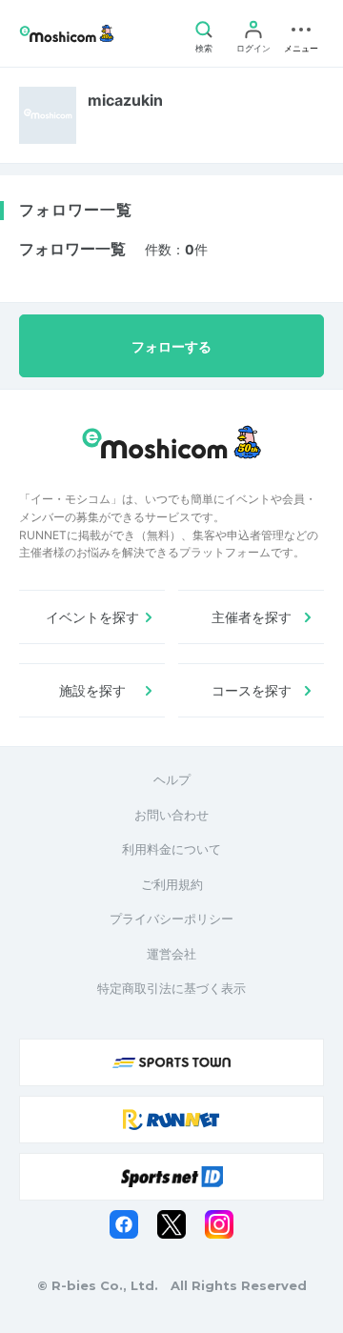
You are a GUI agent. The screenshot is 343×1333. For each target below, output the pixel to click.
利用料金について (171, 849)
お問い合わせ (171, 814)
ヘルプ (172, 779)
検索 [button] (203, 48)
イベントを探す (92, 617)
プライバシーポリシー (171, 918)
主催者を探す (252, 617)
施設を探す (92, 690)
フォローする (171, 346)
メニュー (301, 48)
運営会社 (171, 953)
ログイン (253, 48)
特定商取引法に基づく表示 (171, 988)
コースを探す (252, 690)
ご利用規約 (172, 884)
